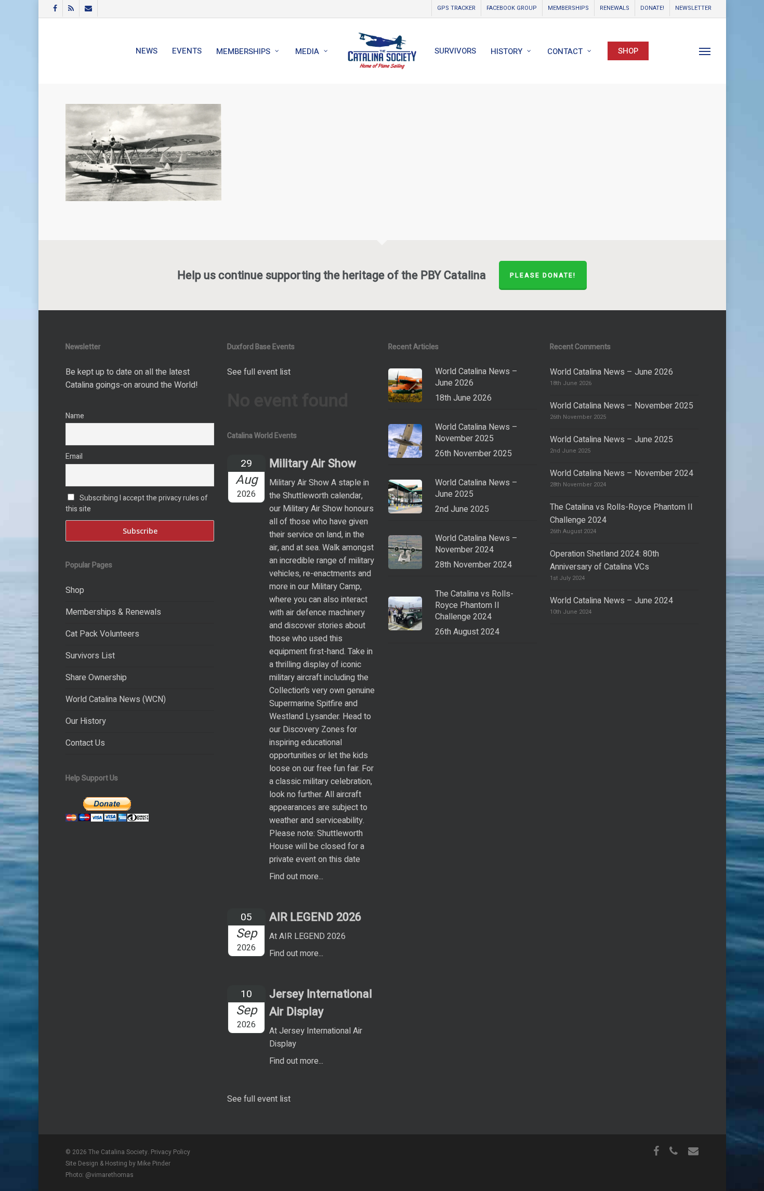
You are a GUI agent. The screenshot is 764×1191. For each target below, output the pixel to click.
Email (74, 456)
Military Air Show (312, 463)
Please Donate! (543, 275)
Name (74, 416)
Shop (74, 590)
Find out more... (296, 876)
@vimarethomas (109, 1175)
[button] (705, 51)
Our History (85, 721)
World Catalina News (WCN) (115, 699)
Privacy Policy (170, 1152)
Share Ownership (96, 677)
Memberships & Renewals (113, 612)
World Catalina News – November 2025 (621, 406)
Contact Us (85, 743)
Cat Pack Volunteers (102, 634)
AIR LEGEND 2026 (315, 917)
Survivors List (90, 656)
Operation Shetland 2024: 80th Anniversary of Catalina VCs (604, 560)
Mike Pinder (153, 1163)
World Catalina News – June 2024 (611, 600)
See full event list (259, 372)
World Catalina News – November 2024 (621, 473)
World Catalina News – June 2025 (611, 439)
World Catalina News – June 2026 (611, 372)
